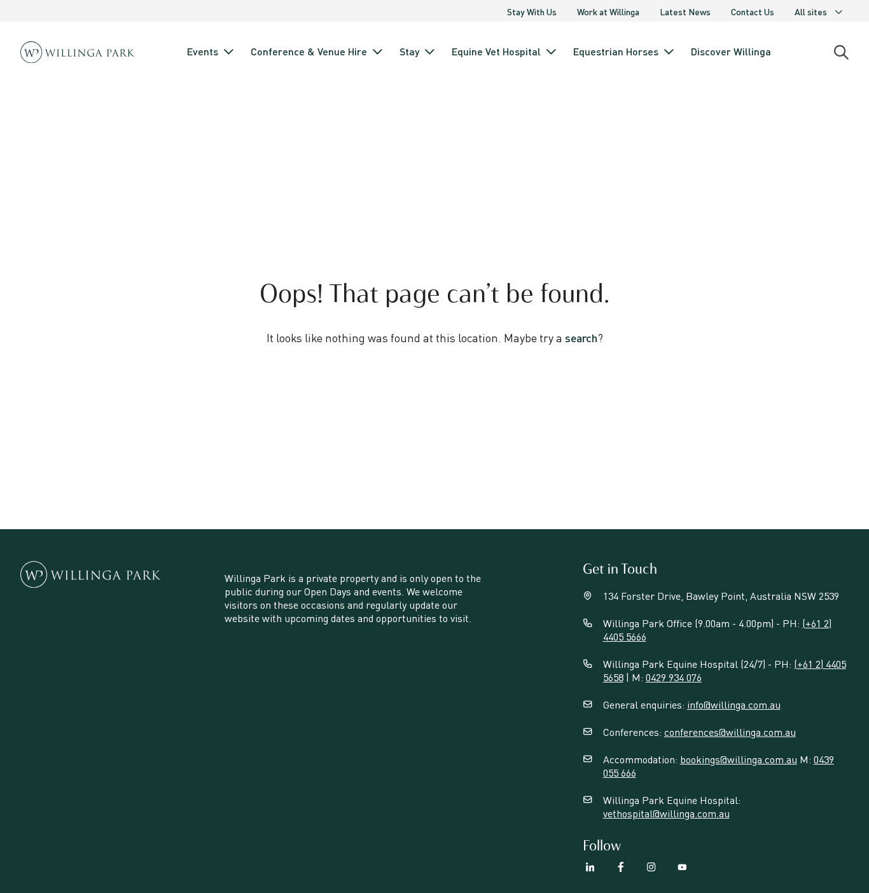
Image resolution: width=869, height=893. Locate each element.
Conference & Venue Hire (309, 51)
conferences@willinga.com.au (730, 731)
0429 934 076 (674, 677)
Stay (409, 51)
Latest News (685, 11)
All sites (811, 11)
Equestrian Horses (615, 51)
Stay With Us (532, 11)
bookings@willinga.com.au (738, 759)
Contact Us (752, 11)
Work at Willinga (608, 11)
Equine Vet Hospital (496, 51)
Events (202, 51)
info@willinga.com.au (734, 704)
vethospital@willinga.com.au (666, 813)
